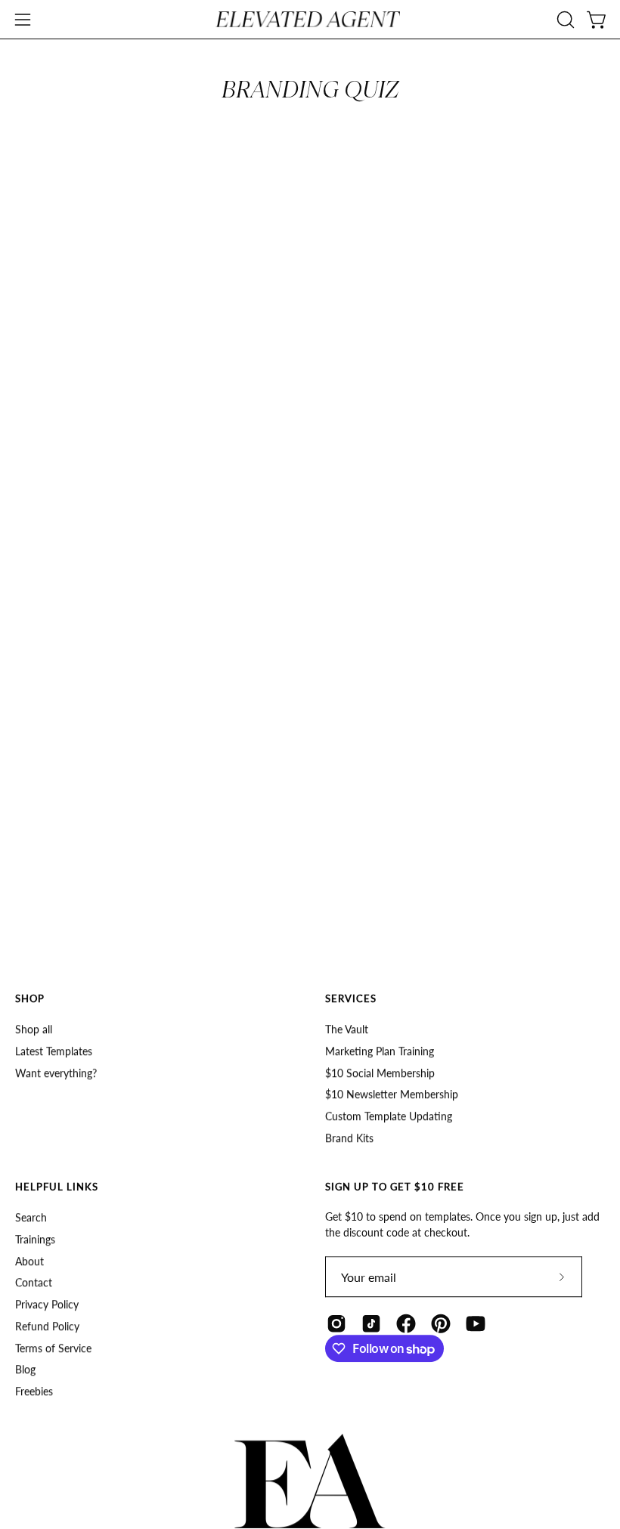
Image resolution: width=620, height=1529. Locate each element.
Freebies (34, 1391)
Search (31, 1217)
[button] (564, 19)
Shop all (33, 1029)
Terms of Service (53, 1347)
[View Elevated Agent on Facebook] (406, 1323)
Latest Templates (53, 1050)
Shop (30, 998)
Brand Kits (349, 1137)
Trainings (35, 1238)
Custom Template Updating (388, 1116)
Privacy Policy (47, 1304)
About (29, 1260)
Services (351, 998)
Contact (33, 1282)
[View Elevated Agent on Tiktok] (371, 1323)
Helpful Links (56, 1187)
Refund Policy (47, 1325)
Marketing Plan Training (379, 1050)
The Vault (346, 1029)
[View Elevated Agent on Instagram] (336, 1323)
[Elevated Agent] (310, 19)
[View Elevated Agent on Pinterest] (440, 1323)
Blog (25, 1369)
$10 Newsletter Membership (391, 1094)
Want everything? (56, 1072)
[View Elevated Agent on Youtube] (475, 1323)
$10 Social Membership (380, 1072)
